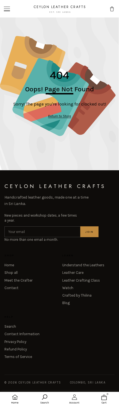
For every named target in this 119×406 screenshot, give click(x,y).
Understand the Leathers (83, 265)
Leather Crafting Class (81, 280)
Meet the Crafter (18, 280)
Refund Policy (15, 349)
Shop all (11, 272)
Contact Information (22, 334)
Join (89, 232)
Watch (67, 288)
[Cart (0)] (112, 8)
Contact (11, 288)
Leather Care (73, 272)
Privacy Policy (15, 342)
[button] (7, 8)
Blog (66, 303)
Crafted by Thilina (77, 295)
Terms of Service (18, 357)
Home (9, 265)
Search (10, 326)
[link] (59, 116)
